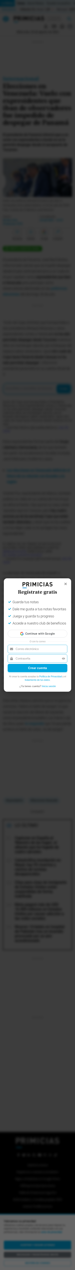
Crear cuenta (37, 668)
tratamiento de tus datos (37, 680)
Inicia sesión (49, 686)
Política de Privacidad (50, 676)
